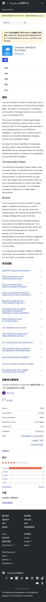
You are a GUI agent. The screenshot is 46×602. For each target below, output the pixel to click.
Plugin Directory (7, 9)
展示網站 (27, 516)
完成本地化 (39, 16)
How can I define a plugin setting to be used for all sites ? (14, 286)
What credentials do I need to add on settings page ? (13, 277)
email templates (38, 436)
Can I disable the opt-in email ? (14, 328)
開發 (6, 84)
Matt (5, 556)
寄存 (4, 523)
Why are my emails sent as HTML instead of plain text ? (13, 302)
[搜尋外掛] (25, 23)
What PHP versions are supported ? (16, 270)
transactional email (37, 444)
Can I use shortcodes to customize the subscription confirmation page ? (16, 349)
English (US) (39, 431)
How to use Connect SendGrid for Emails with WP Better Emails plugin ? (16, 294)
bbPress (6, 560)
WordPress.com (9, 552)
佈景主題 (27, 520)
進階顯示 (5, 451)
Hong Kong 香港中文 (15, 573)
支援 (6, 90)
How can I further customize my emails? (18, 364)
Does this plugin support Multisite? (15, 357)
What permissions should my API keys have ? (12, 320)
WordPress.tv (8, 545)
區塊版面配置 (29, 527)
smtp (41, 440)
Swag (27, 545)
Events (27, 538)
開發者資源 (6, 541)
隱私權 (4, 527)
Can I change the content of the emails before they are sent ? (15, 335)
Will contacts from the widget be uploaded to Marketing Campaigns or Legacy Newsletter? (15, 311)
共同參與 (27, 534)
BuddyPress (8, 563)
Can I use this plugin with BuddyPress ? (17, 342)
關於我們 (5, 516)
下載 (5, 60)
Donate (28, 541)
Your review (6, 487)
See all (41, 487)
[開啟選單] (42, 3)
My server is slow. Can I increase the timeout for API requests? (15, 371)
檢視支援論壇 (7, 503)
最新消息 (5, 520)
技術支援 (5, 538)
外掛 (25, 523)
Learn (4, 534)
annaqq (9, 400)
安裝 (6, 79)
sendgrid (35, 440)
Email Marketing (26, 436)
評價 (6, 74)
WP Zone (20, 54)
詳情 (6, 68)
